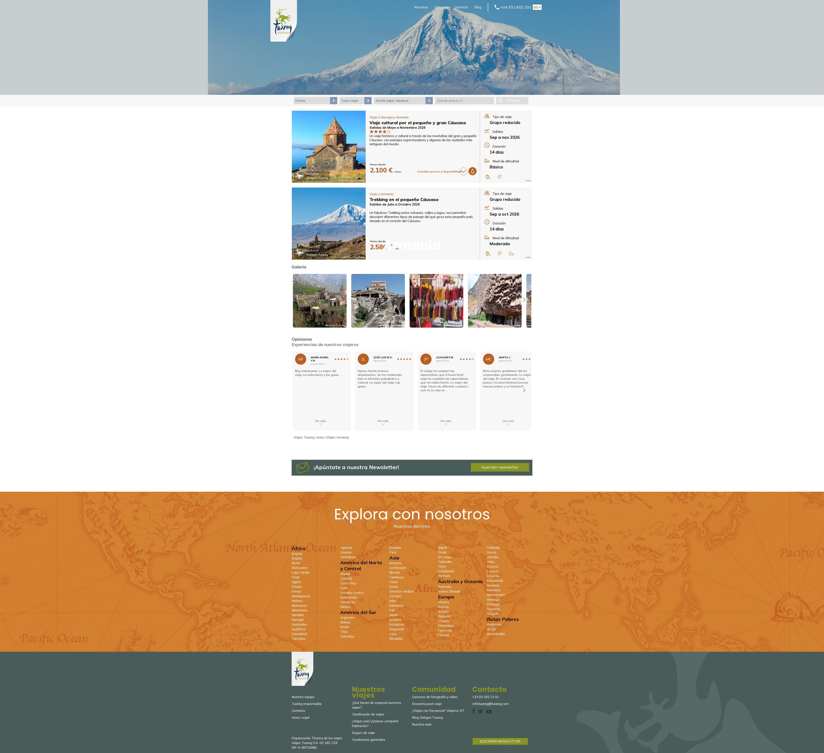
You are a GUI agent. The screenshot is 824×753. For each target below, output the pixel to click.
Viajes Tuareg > (305, 437)
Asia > (322, 437)
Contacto (461, 7)
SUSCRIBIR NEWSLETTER (500, 741)
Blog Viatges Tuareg (427, 717)
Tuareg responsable (307, 704)
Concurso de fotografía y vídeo (434, 697)
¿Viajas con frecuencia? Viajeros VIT (438, 711)
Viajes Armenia (338, 437)
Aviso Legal (300, 717)
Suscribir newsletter (500, 467)
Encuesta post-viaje (427, 704)
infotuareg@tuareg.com (490, 704)
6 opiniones (421, 262)
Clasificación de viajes (368, 714)
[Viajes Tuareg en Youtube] (489, 713)
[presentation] (524, 299)
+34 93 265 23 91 (485, 697)
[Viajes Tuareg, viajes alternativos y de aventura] (283, 40)
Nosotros (421, 7)
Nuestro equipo (303, 697)
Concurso (441, 7)
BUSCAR (513, 101)
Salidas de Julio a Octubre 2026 (395, 204)
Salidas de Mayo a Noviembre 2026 (398, 127)
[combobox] (464, 100)
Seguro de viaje (363, 733)
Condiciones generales (368, 740)
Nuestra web (422, 724)
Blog (477, 7)
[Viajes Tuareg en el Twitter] (480, 713)
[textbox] (464, 100)
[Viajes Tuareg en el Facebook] (473, 713)
